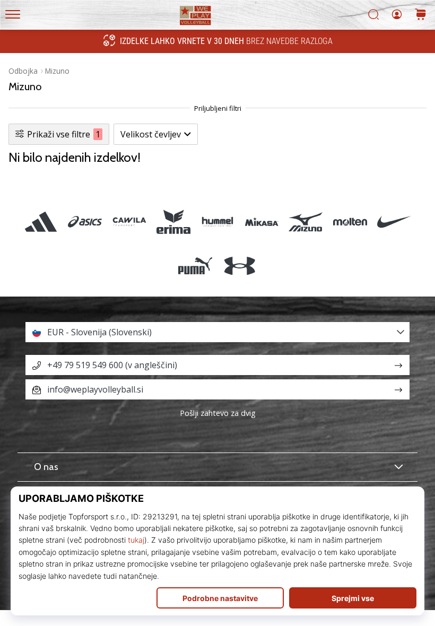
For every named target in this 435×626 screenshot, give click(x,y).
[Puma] (195, 266)
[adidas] (41, 221)
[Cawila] (129, 221)
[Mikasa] (262, 221)
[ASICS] (85, 221)
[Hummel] (217, 221)
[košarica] (421, 15)
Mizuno (57, 71)
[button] (217, 332)
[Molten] (350, 221)
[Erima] (173, 221)
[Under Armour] (240, 266)
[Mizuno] (306, 221)
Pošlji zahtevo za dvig (218, 413)
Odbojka (23, 71)
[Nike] (394, 221)
